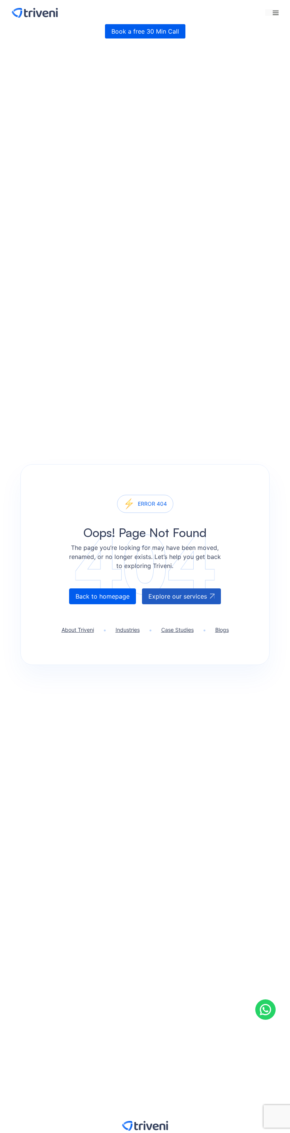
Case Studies (177, 630)
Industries (128, 630)
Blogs (222, 630)
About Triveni (78, 630)
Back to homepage (103, 596)
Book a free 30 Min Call (145, 31)
